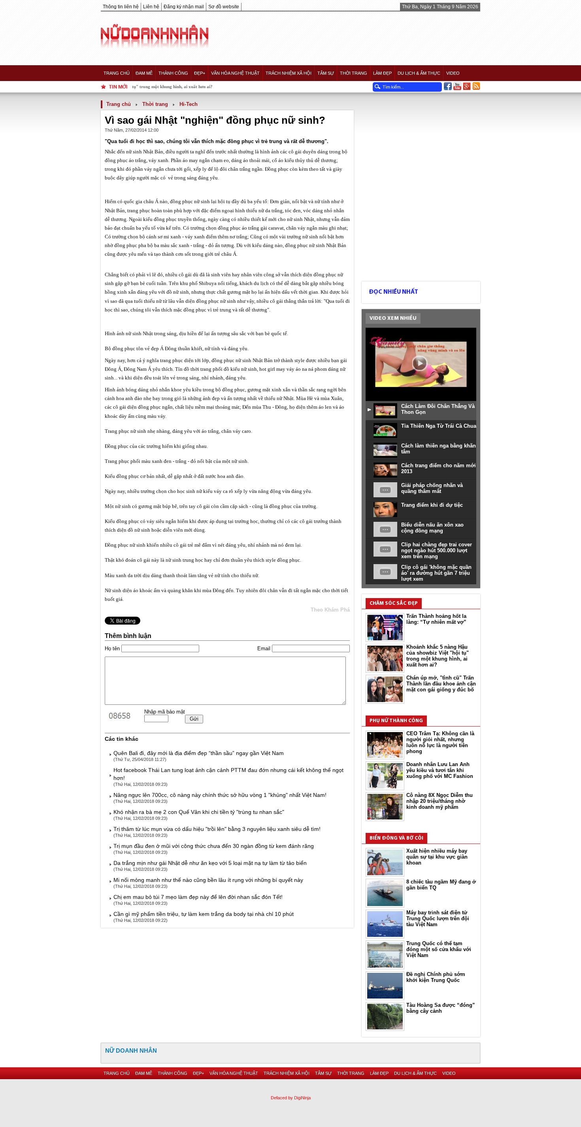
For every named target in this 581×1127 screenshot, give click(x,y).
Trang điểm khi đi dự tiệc (432, 505)
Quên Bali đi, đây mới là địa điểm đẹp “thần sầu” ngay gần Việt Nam (198, 753)
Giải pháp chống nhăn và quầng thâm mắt (432, 488)
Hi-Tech (188, 104)
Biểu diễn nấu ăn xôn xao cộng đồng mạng (432, 528)
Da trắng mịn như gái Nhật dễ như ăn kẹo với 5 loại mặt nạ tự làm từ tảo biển (210, 863)
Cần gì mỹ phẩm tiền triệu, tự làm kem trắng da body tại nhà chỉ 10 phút (203, 914)
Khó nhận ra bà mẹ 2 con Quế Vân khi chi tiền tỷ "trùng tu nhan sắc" (198, 812)
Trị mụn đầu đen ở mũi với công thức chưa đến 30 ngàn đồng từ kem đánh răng (213, 846)
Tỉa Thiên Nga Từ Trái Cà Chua (438, 426)
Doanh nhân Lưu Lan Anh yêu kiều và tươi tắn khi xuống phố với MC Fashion (439, 770)
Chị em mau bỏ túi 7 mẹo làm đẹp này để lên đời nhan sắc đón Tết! (198, 897)
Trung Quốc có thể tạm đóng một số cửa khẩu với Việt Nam (438, 949)
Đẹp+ (199, 73)
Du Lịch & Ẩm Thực (419, 73)
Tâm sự (325, 73)
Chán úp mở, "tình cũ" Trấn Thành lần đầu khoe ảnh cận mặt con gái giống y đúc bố (441, 684)
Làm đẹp (382, 73)
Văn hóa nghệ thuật (235, 73)
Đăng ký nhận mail (184, 6)
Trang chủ (117, 73)
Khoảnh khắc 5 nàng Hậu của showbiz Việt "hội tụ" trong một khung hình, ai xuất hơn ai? (437, 656)
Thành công (173, 73)
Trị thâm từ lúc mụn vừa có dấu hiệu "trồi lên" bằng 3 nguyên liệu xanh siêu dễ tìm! (217, 829)
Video (453, 73)
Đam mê (144, 73)
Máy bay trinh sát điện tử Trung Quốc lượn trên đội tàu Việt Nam (437, 918)
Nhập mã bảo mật (164, 712)
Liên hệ (151, 6)
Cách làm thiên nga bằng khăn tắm (438, 449)
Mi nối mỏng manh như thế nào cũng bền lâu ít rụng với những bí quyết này (208, 880)
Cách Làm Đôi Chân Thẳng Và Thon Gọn (438, 409)
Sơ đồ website (223, 6)
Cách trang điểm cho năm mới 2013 (438, 468)
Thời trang (353, 73)
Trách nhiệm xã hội (288, 73)
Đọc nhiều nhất (393, 292)
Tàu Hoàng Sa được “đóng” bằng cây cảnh (440, 1008)
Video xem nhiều (393, 318)
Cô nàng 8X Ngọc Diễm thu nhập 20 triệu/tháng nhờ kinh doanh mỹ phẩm (439, 801)
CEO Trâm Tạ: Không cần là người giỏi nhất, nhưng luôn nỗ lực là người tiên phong (440, 742)
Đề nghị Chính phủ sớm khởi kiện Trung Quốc (435, 977)
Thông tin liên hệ (121, 6)
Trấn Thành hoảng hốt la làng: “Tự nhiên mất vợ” (436, 619)
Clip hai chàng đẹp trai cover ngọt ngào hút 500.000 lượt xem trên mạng (436, 550)
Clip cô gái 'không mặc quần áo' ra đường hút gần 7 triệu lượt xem (436, 573)
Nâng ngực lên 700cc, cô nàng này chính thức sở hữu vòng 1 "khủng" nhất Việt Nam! (219, 795)
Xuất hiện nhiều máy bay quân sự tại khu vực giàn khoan (437, 857)
